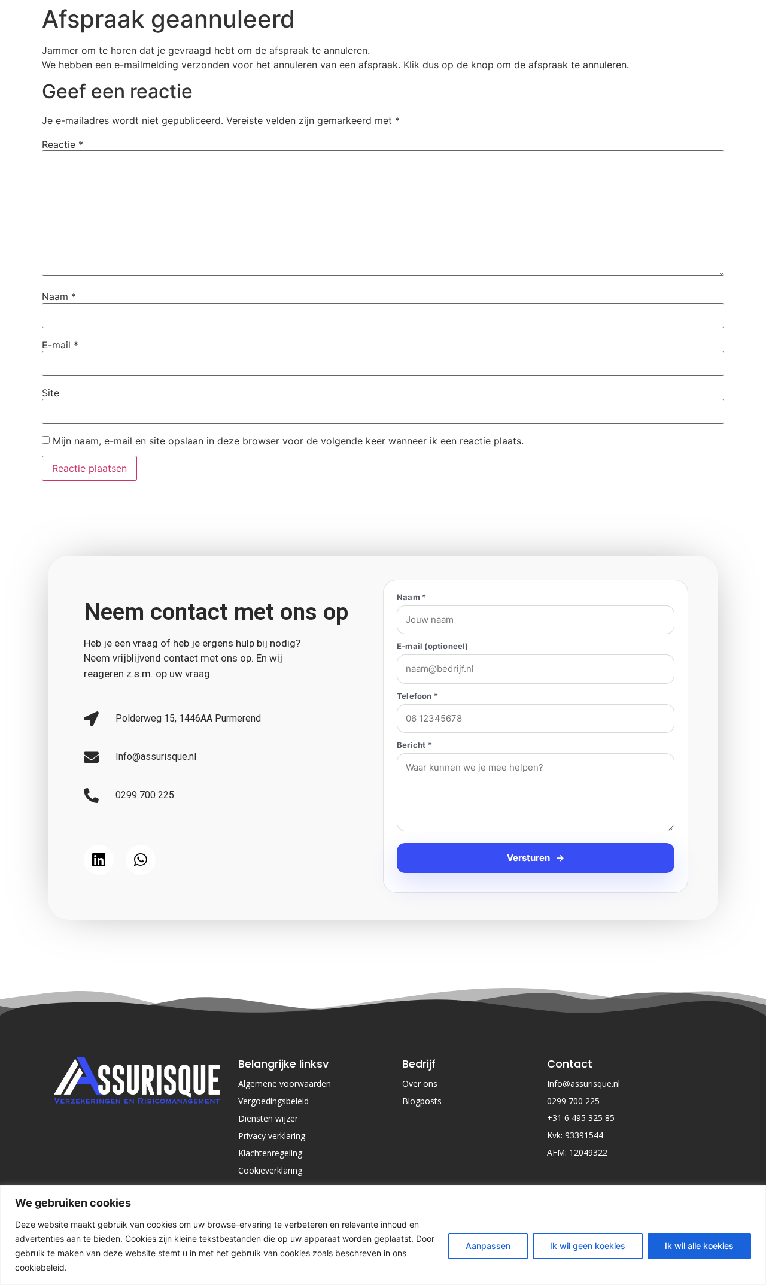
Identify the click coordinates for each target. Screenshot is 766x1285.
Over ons (419, 1138)
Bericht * (414, 745)
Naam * (411, 597)
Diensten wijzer (268, 1173)
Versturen (535, 913)
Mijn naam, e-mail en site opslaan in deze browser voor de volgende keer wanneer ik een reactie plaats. (288, 440)
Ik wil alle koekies (699, 1246)
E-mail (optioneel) (433, 646)
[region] (383, 1235)
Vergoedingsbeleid (273, 1156)
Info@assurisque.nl (583, 1138)
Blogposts (422, 1156)
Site (50, 393)
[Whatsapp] (141, 887)
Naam (59, 296)
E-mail (60, 345)
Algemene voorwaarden (284, 1138)
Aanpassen (488, 1246)
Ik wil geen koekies (587, 1246)
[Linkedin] (99, 887)
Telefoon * (417, 696)
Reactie (62, 144)
